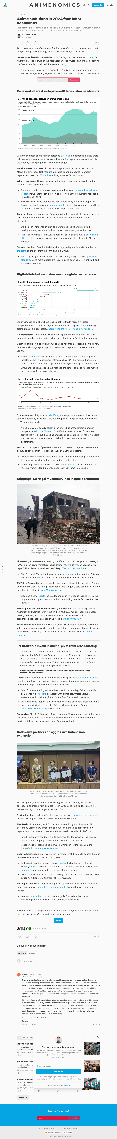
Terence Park (27, 974)
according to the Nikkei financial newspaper (69, 329)
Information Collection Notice (58, 1079)
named (90, 57)
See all (21, 1097)
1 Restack (42, 929)
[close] (80, 1037)
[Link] (14, 91)
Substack (49, 1136)
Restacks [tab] (32, 953)
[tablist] (27, 953)
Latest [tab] (25, 1037)
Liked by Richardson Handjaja (33, 977)
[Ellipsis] (99, 974)
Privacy (59, 1128)
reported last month (40, 896)
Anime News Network (50, 590)
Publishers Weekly (71, 619)
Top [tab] (19, 1037)
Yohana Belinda (32, 1052)
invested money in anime (85, 677)
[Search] (84, 5)
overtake (65, 155)
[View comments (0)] (38, 1091)
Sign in (110, 5)
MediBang (54, 415)
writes (48, 175)
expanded (61, 863)
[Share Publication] (89, 5)
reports (70, 464)
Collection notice (72, 1128)
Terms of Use (69, 1077)
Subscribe (98, 5)
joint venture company (82, 815)
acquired (25, 870)
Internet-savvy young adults (51, 887)
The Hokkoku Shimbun (73, 568)
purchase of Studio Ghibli (34, 708)
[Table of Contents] (2, 569)
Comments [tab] (22, 953)
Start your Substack (54, 1132)
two (38, 694)
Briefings (21, 15)
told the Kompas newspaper (43, 848)
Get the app (68, 1132)
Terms (64, 1128)
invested (33, 866)
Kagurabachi (33, 356)
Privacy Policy (75, 1079)
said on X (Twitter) (43, 431)
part (43, 694)
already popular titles (61, 205)
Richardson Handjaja (30, 35)
